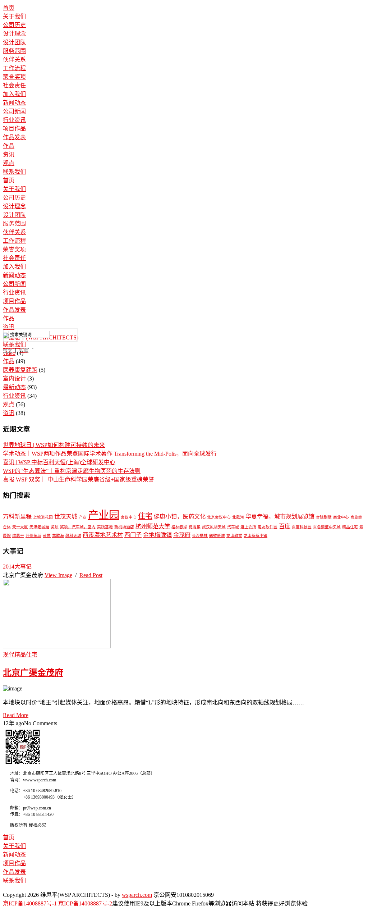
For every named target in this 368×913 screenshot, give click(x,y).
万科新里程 (17, 516)
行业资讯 (14, 120)
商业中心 (341, 517)
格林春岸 (179, 527)
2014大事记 (17, 566)
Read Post (90, 575)
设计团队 (14, 42)
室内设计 (14, 378)
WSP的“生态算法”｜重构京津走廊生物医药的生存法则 (72, 471)
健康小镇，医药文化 (180, 516)
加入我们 (14, 94)
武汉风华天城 (214, 527)
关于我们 (14, 16)
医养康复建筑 (20, 370)
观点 (8, 163)
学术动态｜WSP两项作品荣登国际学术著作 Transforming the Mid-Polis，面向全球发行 (110, 454)
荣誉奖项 (14, 77)
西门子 (133, 535)
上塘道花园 (43, 517)
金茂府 (181, 535)
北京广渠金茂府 (33, 672)
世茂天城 (65, 516)
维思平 (18, 536)
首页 (8, 8)
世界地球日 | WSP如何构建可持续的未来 (54, 445)
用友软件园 (267, 527)
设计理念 (14, 34)
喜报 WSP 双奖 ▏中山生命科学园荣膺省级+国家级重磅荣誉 (78, 479)
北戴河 (238, 517)
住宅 (145, 516)
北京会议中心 (219, 517)
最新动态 (14, 387)
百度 (284, 526)
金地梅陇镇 (157, 535)
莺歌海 (58, 536)
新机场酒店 (124, 527)
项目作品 (14, 128)
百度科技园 (302, 527)
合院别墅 (324, 517)
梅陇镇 (195, 527)
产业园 (103, 515)
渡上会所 (248, 527)
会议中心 (129, 517)
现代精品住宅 (20, 655)
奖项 (55, 527)
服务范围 (14, 51)
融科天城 (73, 536)
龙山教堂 (234, 536)
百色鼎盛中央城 (327, 527)
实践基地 (105, 527)
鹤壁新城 (217, 536)
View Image (58, 575)
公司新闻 (14, 111)
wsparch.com (137, 895)
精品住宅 (350, 527)
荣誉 (47, 536)
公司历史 (14, 25)
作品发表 (14, 137)
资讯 (8, 154)
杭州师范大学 (152, 526)
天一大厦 (20, 527)
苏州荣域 (33, 536)
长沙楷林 (200, 536)
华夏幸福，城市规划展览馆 (279, 516)
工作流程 (14, 68)
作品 (8, 146)
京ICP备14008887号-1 (30, 903)
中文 (7, 350)
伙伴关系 (14, 59)
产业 (83, 517)
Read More (15, 715)
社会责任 (14, 85)
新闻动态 (14, 103)
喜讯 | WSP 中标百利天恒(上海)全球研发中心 (59, 462)
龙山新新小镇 (255, 536)
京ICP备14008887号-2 (85, 903)
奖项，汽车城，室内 (78, 527)
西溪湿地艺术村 (103, 535)
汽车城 (233, 527)
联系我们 (14, 172)
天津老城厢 (39, 527)
